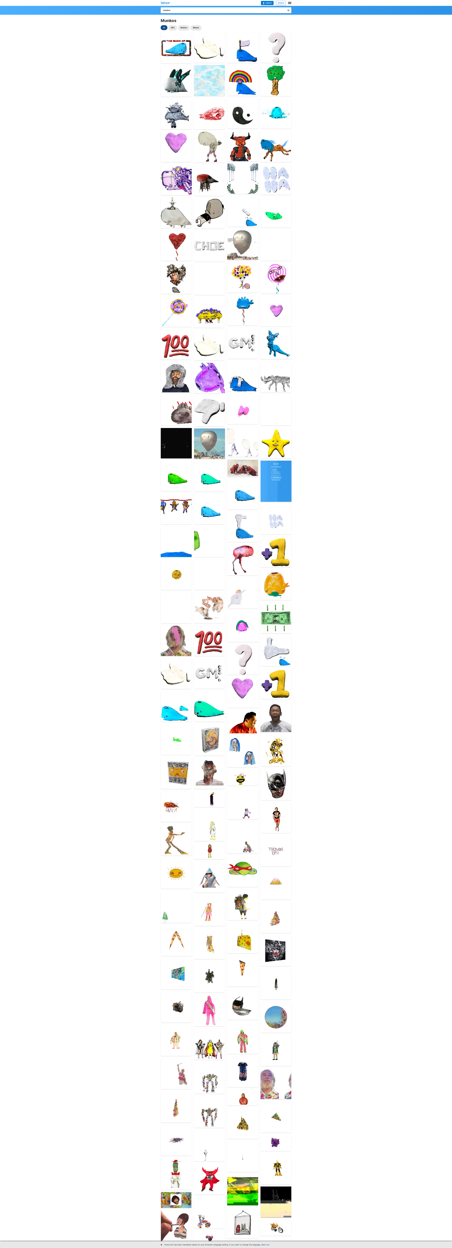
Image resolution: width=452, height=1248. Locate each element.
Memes (196, 28)
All (164, 28)
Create (268, 3)
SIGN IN (281, 3)
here (267, 1245)
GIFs (173, 28)
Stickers (183, 28)
